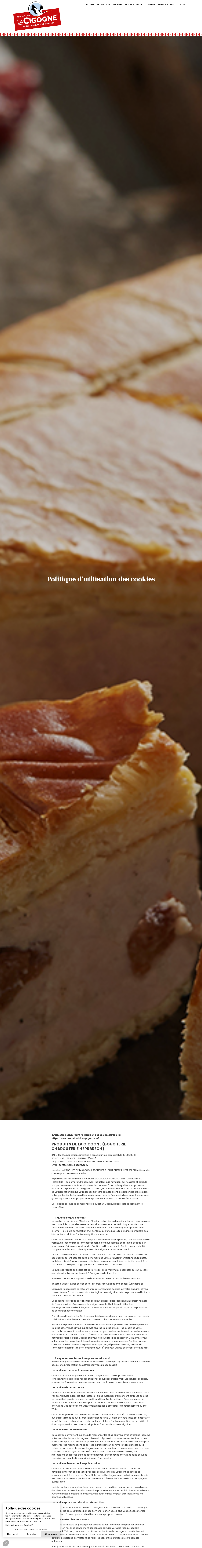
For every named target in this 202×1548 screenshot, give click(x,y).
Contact (182, 4)
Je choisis (31, 1534)
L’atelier (150, 4)
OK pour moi (50, 1534)
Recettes (117, 4)
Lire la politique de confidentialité (19, 1525)
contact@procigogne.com (73, 1165)
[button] (5, 1543)
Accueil (90, 4)
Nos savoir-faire (134, 4)
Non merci (12, 1534)
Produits (102, 4)
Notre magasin (166, 4)
